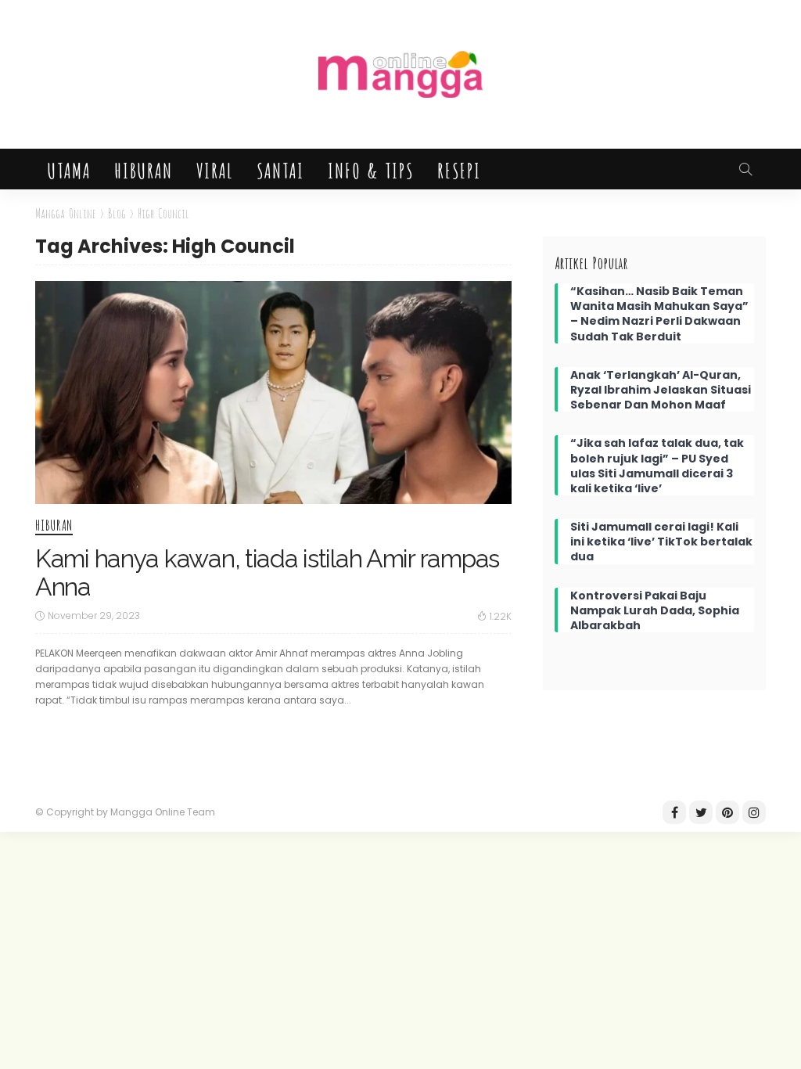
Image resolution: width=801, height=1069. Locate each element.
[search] (745, 169)
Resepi (458, 169)
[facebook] (674, 812)
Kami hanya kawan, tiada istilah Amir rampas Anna (267, 572)
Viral (214, 169)
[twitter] (701, 812)
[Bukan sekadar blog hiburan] (400, 74)
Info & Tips (370, 169)
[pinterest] (727, 812)
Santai (280, 169)
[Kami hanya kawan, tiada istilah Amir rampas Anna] (273, 392)
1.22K (501, 616)
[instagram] (754, 812)
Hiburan (142, 169)
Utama (68, 169)
